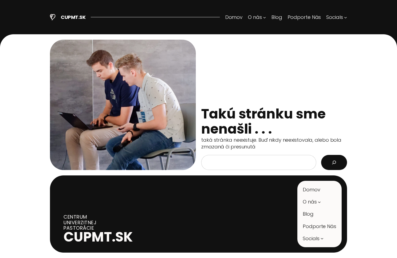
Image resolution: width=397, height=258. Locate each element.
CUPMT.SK (73, 17)
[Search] (334, 162)
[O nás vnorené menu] (319, 201)
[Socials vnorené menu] (322, 238)
